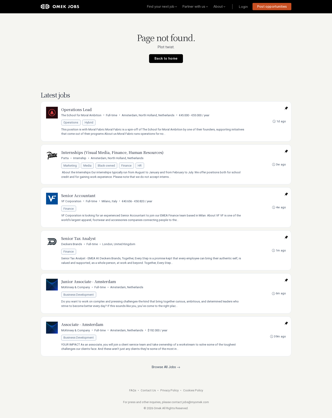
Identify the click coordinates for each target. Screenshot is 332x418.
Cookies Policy (193, 390)
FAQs (132, 390)
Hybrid (89, 122)
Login (243, 6)
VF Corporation (71, 201)
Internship (79, 158)
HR (140, 165)
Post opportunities (272, 6)
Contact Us (148, 390)
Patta (65, 158)
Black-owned (106, 165)
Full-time (111, 115)
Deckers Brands (71, 244)
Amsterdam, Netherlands (126, 287)
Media (87, 165)
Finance (126, 165)
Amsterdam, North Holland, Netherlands (148, 115)
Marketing (70, 165)
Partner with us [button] (193, 6)
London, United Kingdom (118, 244)
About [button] (218, 6)
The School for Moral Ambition (81, 115)
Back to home (166, 58)
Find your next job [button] (160, 6)
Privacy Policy (169, 390)
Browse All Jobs (164, 367)
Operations (70, 122)
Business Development (78, 294)
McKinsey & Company (75, 287)
